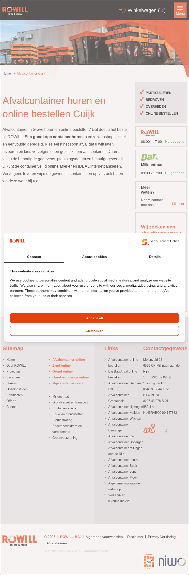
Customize (94, 331)
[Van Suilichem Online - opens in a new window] (160, 242)
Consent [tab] (34, 257)
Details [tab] (155, 257)
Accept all (94, 318)
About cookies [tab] (94, 257)
